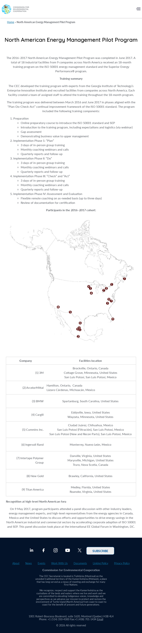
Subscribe (100, 551)
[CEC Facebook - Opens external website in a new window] (43, 551)
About (15, 563)
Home (10, 22)
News (28, 563)
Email (100, 619)
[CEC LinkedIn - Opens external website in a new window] (31, 551)
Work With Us (59, 563)
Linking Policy (100, 563)
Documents (80, 563)
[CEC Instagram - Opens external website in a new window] (55, 551)
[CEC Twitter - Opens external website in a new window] (79, 551)
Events (41, 563)
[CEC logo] (15, 9)
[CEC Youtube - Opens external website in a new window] (67, 551)
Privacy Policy (122, 563)
